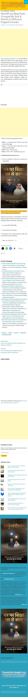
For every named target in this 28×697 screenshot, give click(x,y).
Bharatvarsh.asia (6, 685)
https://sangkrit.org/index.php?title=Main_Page (10, 679)
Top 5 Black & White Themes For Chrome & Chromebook (15, 504)
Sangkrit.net (18, 594)
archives (4, 332)
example (14, 149)
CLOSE (25, 2)
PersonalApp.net (14, 687)
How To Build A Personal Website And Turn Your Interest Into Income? (17, 508)
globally (16, 2)
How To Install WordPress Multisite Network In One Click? (16, 466)
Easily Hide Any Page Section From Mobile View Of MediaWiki (16, 489)
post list (16, 332)
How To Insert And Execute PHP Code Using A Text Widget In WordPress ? (13, 343)
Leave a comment (19, 25)
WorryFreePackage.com (19, 685)
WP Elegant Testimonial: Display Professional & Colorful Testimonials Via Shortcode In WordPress (14, 301)
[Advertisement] (14, 43)
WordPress (23, 332)
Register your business (7, 2)
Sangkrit (11, 25)
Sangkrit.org (24, 604)
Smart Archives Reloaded (8, 58)
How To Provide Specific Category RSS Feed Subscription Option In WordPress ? (11, 350)
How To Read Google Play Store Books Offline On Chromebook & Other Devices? (17, 494)
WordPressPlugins (6, 334)
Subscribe (4, 455)
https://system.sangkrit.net (8, 573)
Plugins (10, 332)
